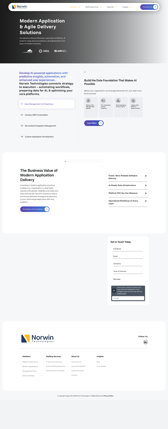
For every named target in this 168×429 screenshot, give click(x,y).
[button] (128, 177)
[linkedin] (146, 342)
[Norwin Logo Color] (19, 5)
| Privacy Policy (108, 396)
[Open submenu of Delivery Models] (41, 376)
